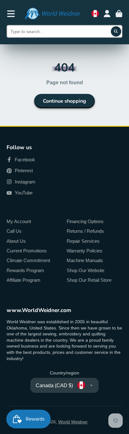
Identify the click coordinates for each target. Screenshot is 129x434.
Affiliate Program (23, 280)
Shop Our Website (85, 270)
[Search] (116, 31)
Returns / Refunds (85, 231)
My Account (19, 221)
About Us (16, 241)
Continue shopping (64, 101)
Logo (52, 14)
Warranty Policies (84, 250)
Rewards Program (25, 270)
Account (107, 13)
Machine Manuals (85, 260)
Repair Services (83, 241)
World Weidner (73, 421)
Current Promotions (27, 250)
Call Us (14, 231)
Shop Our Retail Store (89, 280)
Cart (119, 13)
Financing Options (85, 221)
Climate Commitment (28, 260)
